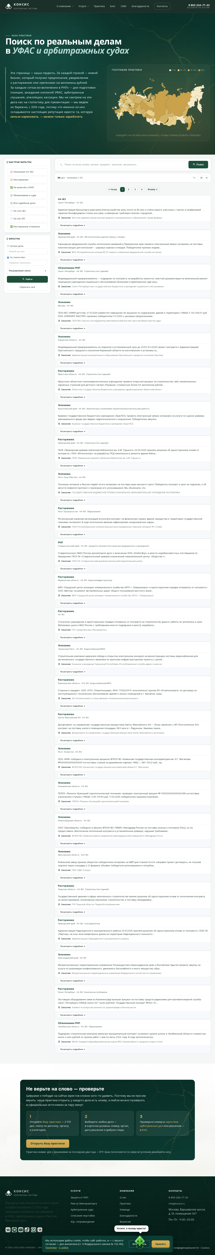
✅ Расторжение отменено (25, 226)
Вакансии (125, 1218)
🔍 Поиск (198, 164)
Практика (99, 6)
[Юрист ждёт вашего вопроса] (139, 1243)
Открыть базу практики (48, 1140)
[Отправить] (207, 1247)
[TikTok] (27, 1226)
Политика (51, 1247)
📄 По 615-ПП (17, 218)
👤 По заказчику (16, 257)
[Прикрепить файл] (155, 1247)
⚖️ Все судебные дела (22, 203)
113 (143, 189)
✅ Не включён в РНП (22, 187)
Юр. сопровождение (82, 1218)
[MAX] (33, 1226)
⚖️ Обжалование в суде (23, 195)
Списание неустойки (83, 1212)
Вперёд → (155, 189)
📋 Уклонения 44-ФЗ (21, 172)
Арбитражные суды (82, 1206)
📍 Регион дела (15, 246)
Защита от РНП (79, 1194)
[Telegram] (14, 1226)
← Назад (110, 189)
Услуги (82, 6)
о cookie (63, 1247)
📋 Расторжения (19, 179)
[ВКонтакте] (8, 1226)
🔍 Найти (27, 279)
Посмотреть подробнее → (72, 225)
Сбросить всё (27, 287)
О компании (64, 6)
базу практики (52, 1118)
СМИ (123, 6)
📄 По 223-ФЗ (18, 211)
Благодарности (140, 6)
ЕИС (144, 1126)
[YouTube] (21, 1226)
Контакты (162, 6)
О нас (123, 1194)
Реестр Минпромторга (84, 1200)
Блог (112, 6)
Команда (125, 1206)
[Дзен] (40, 1226)
